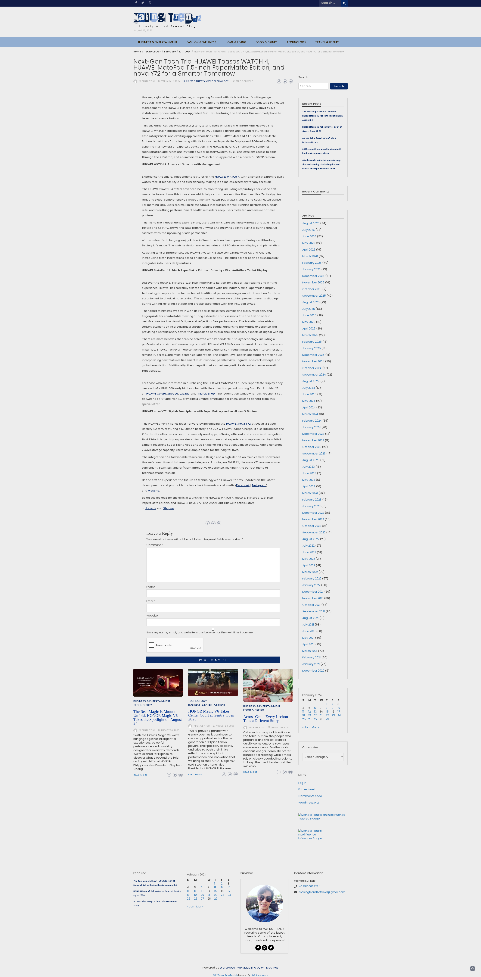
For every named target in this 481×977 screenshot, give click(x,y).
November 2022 (313, 519)
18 (303, 715)
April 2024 (308, 407)
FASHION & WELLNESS (201, 42)
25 (304, 719)
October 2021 (311, 605)
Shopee (172, 393)
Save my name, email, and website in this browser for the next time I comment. (201, 632)
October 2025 (311, 289)
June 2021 (308, 631)
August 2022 (310, 539)
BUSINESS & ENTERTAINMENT (157, 42)
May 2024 (308, 401)
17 (338, 711)
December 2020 (313, 671)
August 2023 (310, 460)
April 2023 (308, 486)
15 (327, 711)
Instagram (259, 485)
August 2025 (311, 302)
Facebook (243, 485)
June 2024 (309, 394)
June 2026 (309, 236)
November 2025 (313, 282)
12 (309, 711)
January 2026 (311, 269)
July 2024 (308, 388)
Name (151, 586)
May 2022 (308, 559)
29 (327, 719)
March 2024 (310, 414)
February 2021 (311, 657)
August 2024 (311, 381)
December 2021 (313, 592)
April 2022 (308, 565)
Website (152, 615)
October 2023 (311, 447)
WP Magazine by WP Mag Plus (257, 967)
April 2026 (308, 249)
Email (151, 601)
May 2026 (308, 243)
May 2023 (308, 480)
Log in (302, 783)
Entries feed (306, 789)
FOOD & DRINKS (267, 42)
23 (333, 715)
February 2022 (311, 578)
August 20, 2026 (170, 730)
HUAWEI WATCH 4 (227, 176)
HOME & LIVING (236, 42)
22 (327, 715)
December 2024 (313, 355)
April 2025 (308, 328)
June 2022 (309, 552)
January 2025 (311, 348)
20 (315, 715)
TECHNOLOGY (296, 42)
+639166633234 (309, 886)
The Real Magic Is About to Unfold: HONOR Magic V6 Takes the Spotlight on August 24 (157, 717)
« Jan (305, 727)
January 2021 (311, 664)
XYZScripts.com (260, 975)
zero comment (244, 81)
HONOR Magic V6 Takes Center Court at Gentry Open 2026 (211, 715)
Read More (140, 774)
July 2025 (308, 309)
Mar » (315, 727)
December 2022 (313, 513)
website (153, 490)
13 (315, 711)
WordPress (227, 967)
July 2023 (308, 467)
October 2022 (311, 526)
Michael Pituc (147, 81)
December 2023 (313, 434)
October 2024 (311, 368)
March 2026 (310, 256)
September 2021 (313, 611)
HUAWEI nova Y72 (238, 423)
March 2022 (310, 572)
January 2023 (311, 506)
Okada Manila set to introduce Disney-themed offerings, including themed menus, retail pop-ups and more (321, 164)
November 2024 (313, 361)
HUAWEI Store (156, 393)
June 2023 (309, 473)
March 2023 (310, 493)
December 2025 (313, 276)
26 (310, 719)
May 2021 (308, 638)
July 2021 (308, 624)
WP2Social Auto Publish (225, 975)
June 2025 (309, 315)
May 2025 (308, 322)
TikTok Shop (206, 393)
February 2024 (312, 421)
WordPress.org (308, 802)
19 (309, 715)
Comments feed (310, 796)
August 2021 (310, 618)
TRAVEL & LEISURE (327, 42)
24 (339, 715)
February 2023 (311, 499)
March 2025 (310, 335)
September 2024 (314, 374)
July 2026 (308, 230)
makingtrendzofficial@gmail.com (322, 892)
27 (315, 719)
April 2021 (308, 644)
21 (321, 715)
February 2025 (312, 342)
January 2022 (311, 585)
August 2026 (310, 223)
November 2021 (312, 598)
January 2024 (311, 427)
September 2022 (313, 532)
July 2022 (308, 546)
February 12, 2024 (170, 81)
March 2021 (309, 651)
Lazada (184, 393)
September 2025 (314, 296)
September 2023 (314, 453)
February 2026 (311, 263)
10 (338, 708)
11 (303, 711)
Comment (154, 545)
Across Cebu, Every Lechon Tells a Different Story (265, 718)
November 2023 (313, 440)
